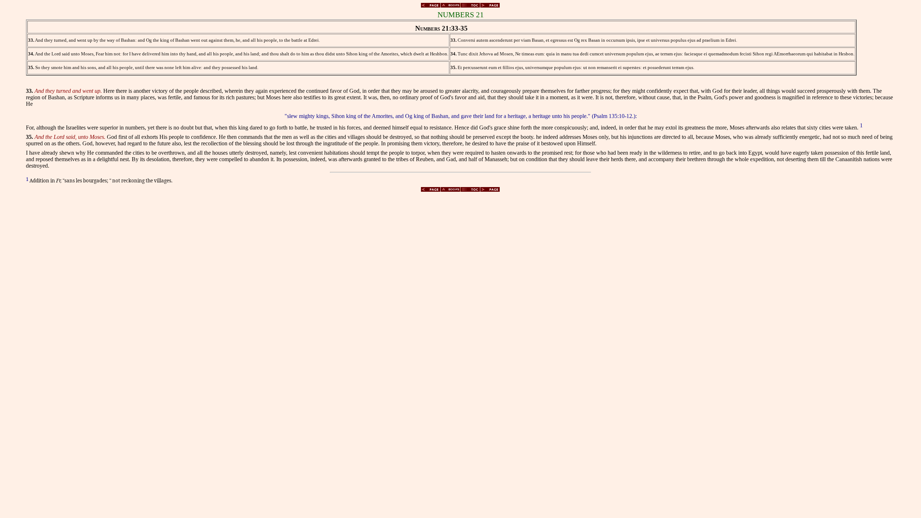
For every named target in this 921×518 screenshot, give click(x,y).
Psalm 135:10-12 (613, 116)
